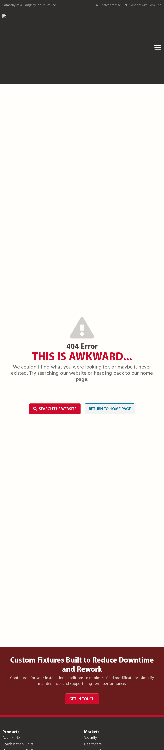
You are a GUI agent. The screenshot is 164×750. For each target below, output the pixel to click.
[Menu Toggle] (158, 47)
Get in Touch (81, 698)
